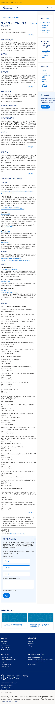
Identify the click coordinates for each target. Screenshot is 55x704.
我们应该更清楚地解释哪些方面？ (11, 578)
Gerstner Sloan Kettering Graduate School (40, 659)
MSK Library (31, 664)
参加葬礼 (44, 27)
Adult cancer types (6, 657)
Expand (47, 18)
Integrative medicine (7, 662)
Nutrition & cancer (6, 664)
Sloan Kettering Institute (35, 657)
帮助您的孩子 (45, 25)
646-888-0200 (5, 232)
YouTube (7, 649)
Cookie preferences (6, 685)
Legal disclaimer (5, 687)
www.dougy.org (5, 281)
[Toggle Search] (48, 7)
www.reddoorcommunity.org (9, 292)
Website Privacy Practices (10, 701)
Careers (30, 643)
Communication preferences (9, 682)
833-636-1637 (5, 647)
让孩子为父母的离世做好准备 (13, 625)
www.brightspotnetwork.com (9, 269)
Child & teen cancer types (8, 659)
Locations (4, 643)
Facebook (3, 649)
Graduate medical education (36, 662)
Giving (30, 646)
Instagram (1, 649)
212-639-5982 (5, 242)
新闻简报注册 (45, 107)
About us (30, 641)
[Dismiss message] (53, 2)
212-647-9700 (5, 290)
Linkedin (9, 649)
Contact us (4, 641)
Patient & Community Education (11, 17)
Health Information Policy (17, 533)
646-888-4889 (5, 214)
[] (46, 75)
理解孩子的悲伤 (46, 22)
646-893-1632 (18, 2)
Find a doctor (5, 666)
